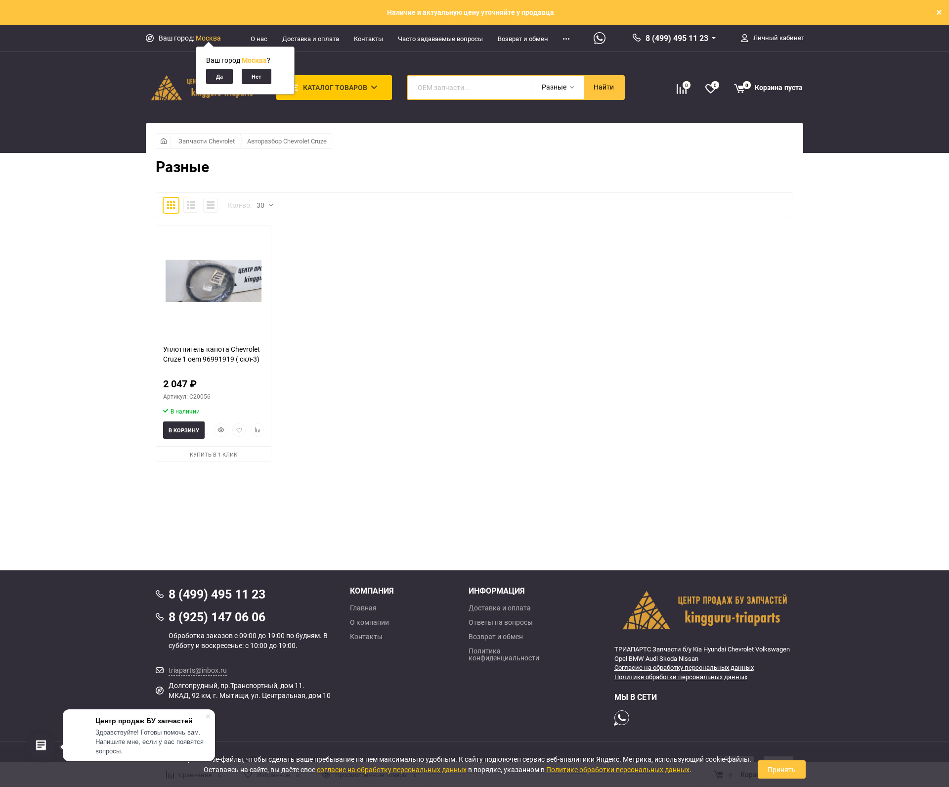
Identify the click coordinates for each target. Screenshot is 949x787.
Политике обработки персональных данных (680, 676)
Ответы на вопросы (501, 622)
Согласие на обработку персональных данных (684, 667)
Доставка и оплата (310, 38)
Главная (363, 607)
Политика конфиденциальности (504, 654)
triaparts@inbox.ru (198, 670)
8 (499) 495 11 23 (677, 38)
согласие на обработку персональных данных (392, 769)
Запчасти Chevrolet (206, 141)
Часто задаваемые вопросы (440, 38)
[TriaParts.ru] (704, 610)
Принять (782, 769)
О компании (369, 622)
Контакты (368, 38)
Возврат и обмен (523, 38)
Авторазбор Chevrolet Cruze (287, 141)
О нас (259, 38)
